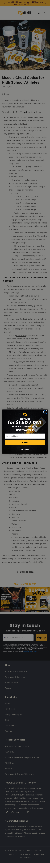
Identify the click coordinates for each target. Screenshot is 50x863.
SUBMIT (25, 442)
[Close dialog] (45, 412)
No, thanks (25, 449)
